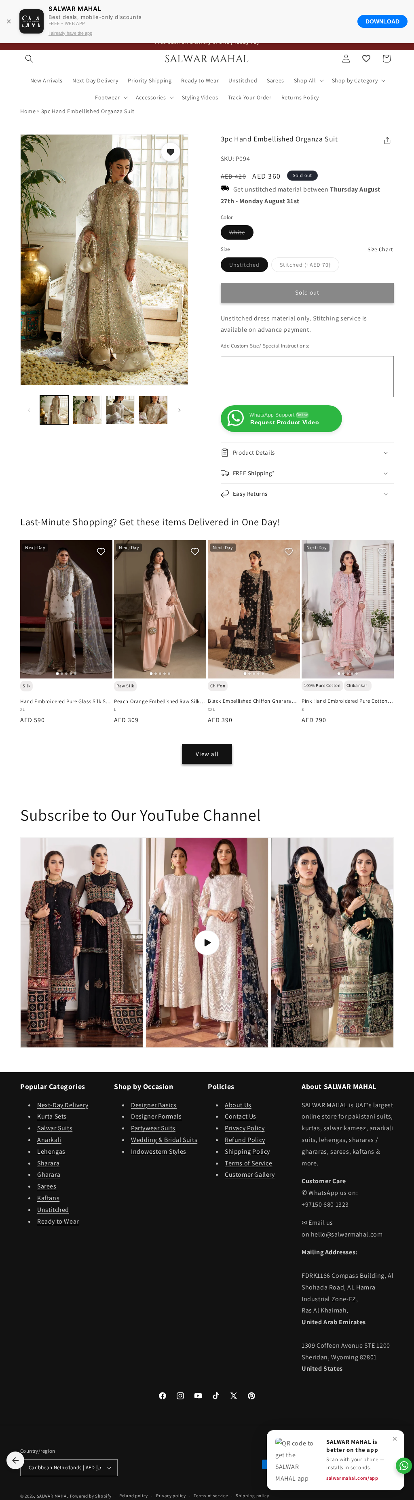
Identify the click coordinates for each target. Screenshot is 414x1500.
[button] (29, 58)
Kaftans (48, 1198)
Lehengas (51, 1151)
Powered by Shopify (91, 1496)
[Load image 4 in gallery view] (153, 410)
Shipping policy (252, 1495)
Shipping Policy (247, 1151)
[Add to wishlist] (170, 152)
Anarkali (49, 1140)
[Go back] (15, 1460)
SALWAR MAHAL (53, 1496)
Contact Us (240, 1116)
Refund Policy (245, 1140)
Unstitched (248, 266)
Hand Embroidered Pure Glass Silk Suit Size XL (66, 701)
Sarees (47, 1186)
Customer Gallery (250, 1174)
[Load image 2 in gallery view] (87, 410)
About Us (238, 1105)
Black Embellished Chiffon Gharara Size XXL (249, 701)
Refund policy (133, 1495)
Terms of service (211, 1495)
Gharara (48, 1174)
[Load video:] (207, 942)
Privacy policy (171, 1495)
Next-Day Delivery (62, 1105)
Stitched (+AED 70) (309, 266)
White (241, 234)
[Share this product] (387, 140)
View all (207, 754)
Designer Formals (156, 1116)
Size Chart (380, 249)
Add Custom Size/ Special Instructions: (265, 345)
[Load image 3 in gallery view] (120, 410)
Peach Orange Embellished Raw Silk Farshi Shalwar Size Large (157, 701)
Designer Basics (154, 1105)
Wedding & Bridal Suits (164, 1140)
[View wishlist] (366, 58)
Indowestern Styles (158, 1151)
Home (28, 111)
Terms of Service (248, 1163)
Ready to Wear (58, 1221)
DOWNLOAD (382, 21)
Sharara (48, 1163)
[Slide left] (29, 410)
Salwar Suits (54, 1128)
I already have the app (70, 33)
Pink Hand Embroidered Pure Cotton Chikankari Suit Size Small (345, 701)
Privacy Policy (244, 1128)
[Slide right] (179, 410)
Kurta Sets (52, 1116)
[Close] (9, 21)
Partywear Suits (153, 1128)
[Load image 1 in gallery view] (54, 410)
